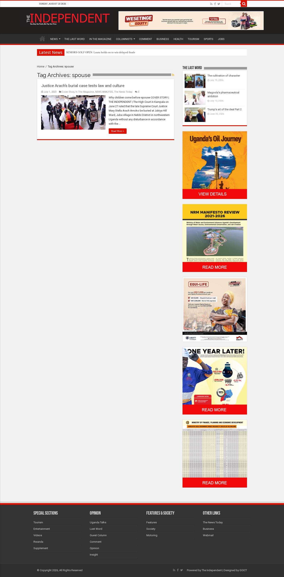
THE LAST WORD (74, 39)
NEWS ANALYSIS (104, 92)
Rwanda (38, 541)
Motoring (151, 535)
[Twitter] (219, 3)
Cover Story (68, 92)
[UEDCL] (215, 380)
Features (151, 522)
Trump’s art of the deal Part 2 (224, 109)
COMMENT (145, 39)
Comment (95, 541)
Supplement (40, 548)
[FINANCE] (215, 453)
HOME (42, 38)
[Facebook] (215, 3)
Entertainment (41, 528)
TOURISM (193, 39)
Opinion (94, 548)
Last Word (96, 528)
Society (150, 528)
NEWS (54, 39)
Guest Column (98, 535)
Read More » (117, 131)
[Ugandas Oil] (215, 164)
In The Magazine (84, 92)
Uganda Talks (98, 522)
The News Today (123, 92)
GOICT (243, 570)
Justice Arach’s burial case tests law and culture (82, 85)
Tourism (38, 522)
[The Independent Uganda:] (67, 18)
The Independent (212, 570)
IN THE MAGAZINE (100, 39)
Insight (94, 554)
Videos (37, 535)
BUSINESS (163, 39)
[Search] (244, 4)
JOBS (221, 39)
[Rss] (211, 3)
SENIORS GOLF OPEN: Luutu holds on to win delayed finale (100, 52)
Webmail (208, 535)
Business (208, 528)
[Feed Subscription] (173, 75)
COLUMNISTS (124, 39)
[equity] (215, 309)
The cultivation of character (223, 75)
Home (40, 66)
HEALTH (178, 39)
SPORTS (208, 39)
